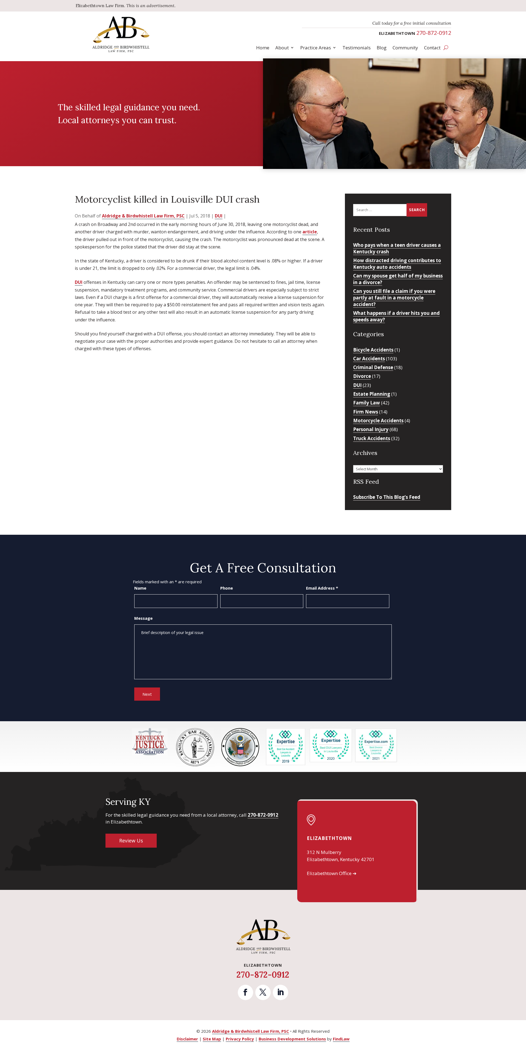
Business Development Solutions (292, 1039)
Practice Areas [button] (315, 47)
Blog (382, 47)
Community (405, 47)
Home (262, 47)
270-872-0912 (433, 32)
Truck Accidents (371, 438)
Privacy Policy (240, 1039)
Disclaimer (187, 1039)
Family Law (366, 403)
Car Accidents (369, 358)
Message (143, 618)
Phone (226, 588)
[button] (520, 1007)
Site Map (212, 1039)
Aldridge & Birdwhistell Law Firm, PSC (143, 216)
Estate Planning (371, 394)
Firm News (365, 412)
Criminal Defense (373, 367)
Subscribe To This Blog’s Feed (386, 497)
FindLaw (341, 1039)
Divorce (362, 376)
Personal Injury (370, 429)
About (282, 47)
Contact (432, 47)
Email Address (322, 588)
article (309, 232)
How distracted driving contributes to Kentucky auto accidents (397, 263)
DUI (218, 216)
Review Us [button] (131, 840)
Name (140, 588)
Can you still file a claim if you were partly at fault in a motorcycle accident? (394, 297)
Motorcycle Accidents (378, 420)
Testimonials (356, 47)
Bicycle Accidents (373, 350)
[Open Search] (446, 47)
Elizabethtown (329, 838)
